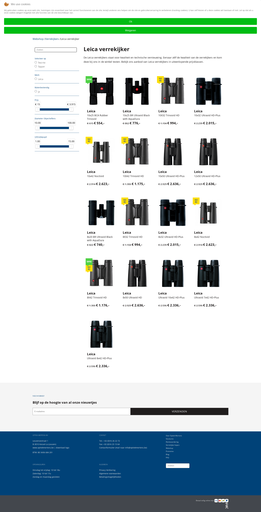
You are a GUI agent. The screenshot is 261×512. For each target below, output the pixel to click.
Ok (130, 21)
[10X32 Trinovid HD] (173, 91)
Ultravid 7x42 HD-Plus (206, 297)
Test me (41, 62)
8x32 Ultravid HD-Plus (170, 236)
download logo (62, 447)
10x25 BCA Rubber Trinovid (97, 117)
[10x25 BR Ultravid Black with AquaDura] (137, 91)
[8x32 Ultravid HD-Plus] (172, 212)
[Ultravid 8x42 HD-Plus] (101, 334)
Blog (167, 454)
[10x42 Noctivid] (101, 151)
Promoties (170, 451)
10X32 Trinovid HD (168, 115)
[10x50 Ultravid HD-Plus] (172, 151)
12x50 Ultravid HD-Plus (207, 176)
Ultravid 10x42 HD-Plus (171, 297)
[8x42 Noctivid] (208, 212)
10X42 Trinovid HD (133, 176)
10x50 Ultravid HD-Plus (171, 176)
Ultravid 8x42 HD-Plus (99, 358)
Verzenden (179, 411)
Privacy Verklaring (107, 470)
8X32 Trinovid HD (132, 236)
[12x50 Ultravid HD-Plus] (208, 151)
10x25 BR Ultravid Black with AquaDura (136, 117)
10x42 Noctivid (95, 176)
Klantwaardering (172, 442)
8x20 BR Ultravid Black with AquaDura (100, 238)
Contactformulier (107, 447)
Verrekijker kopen (172, 445)
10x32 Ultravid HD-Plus (207, 115)
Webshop (38, 39)
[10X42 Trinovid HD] (137, 151)
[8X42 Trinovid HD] (101, 273)
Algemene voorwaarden (110, 473)
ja (39, 91)
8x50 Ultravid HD (132, 297)
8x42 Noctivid (202, 236)
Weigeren (130, 30)
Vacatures (170, 439)
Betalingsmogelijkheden (110, 477)
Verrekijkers (52, 39)
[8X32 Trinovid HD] (137, 212)
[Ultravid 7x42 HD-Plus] (208, 273)
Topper (41, 66)
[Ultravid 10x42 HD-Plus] (173, 273)
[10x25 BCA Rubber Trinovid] (101, 91)
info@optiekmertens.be (135, 447)
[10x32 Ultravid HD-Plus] (208, 91)
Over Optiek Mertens (174, 436)
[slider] (37, 109)
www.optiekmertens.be (43, 447)
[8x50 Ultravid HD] (137, 273)
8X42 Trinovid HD (97, 297)
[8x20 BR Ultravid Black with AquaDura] (101, 212)
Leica (40, 79)
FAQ (167, 457)
